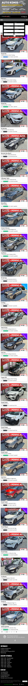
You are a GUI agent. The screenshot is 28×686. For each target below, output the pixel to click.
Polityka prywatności (6, 648)
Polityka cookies (5, 650)
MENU (2, 20)
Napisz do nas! (11, 684)
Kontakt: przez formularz (7, 678)
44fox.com (22, 684)
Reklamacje (3, 652)
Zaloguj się (24, 16)
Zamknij (24, 681)
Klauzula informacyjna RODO (8, 651)
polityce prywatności (10, 682)
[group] (14, 7)
